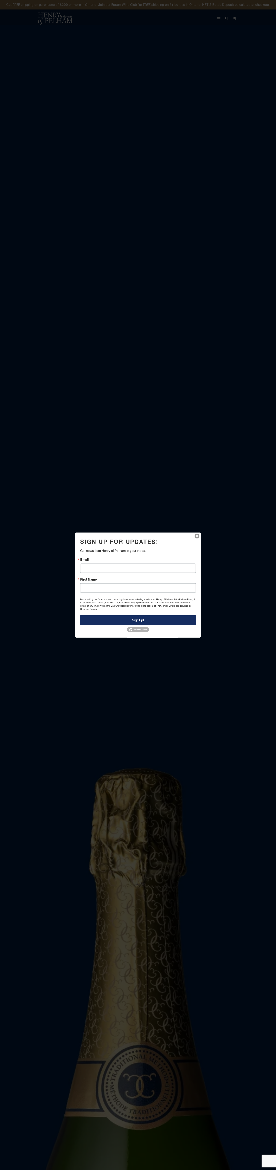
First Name (88, 579)
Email (84, 559)
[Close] (197, 536)
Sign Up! (138, 620)
